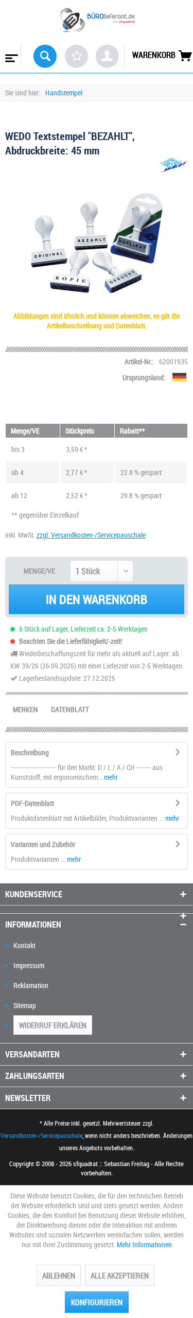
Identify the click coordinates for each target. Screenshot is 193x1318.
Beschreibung (30, 752)
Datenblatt (70, 709)
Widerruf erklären (52, 1025)
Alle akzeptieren (120, 1275)
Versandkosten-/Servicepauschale (41, 1135)
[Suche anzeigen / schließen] (45, 56)
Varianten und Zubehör (43, 844)
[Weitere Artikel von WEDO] (174, 166)
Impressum (28, 965)
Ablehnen (58, 1275)
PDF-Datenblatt (32, 803)
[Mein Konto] (107, 56)
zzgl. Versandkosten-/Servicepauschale (91, 535)
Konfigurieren (96, 1302)
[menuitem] (10, 55)
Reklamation (30, 985)
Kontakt (24, 945)
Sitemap (24, 1005)
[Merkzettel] (76, 56)
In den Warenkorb (96, 599)
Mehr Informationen (144, 1244)
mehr (110, 777)
